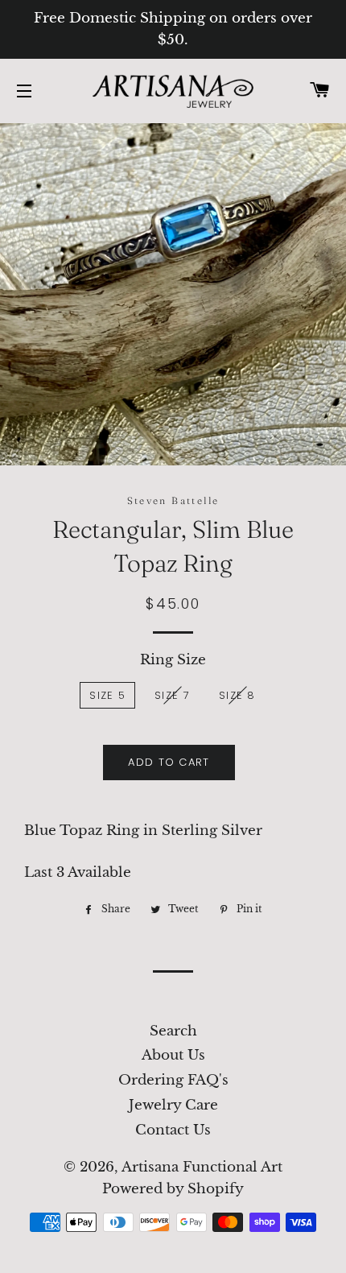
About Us (173, 1055)
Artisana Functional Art (202, 1167)
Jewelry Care (173, 1105)
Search (173, 1031)
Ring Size (173, 659)
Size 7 (172, 695)
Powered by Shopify (173, 1188)
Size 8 (237, 695)
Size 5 (107, 695)
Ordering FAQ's (173, 1080)
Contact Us (173, 1130)
